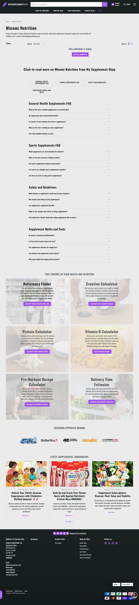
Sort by (29, 44)
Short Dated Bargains (85, 555)
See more (69, 521)
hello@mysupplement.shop (13, 565)
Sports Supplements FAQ (69, 82)
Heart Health (83, 546)
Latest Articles (9, 591)
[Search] (104, 4)
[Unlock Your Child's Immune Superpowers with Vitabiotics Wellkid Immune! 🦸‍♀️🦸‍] (26, 474)
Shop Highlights (74, 11)
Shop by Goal (58, 11)
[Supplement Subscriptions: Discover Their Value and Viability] (112, 474)
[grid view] (128, 43)
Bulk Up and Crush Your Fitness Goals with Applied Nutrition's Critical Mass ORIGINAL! (69, 496)
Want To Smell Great (85, 558)
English (115, 584)
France (126, 584)
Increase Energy (84, 549)
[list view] (131, 43)
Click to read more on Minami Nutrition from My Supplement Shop (69, 69)
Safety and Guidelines (97, 82)
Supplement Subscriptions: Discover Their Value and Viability (112, 494)
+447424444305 (10, 570)
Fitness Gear (90, 11)
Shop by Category (42, 11)
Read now (25, 515)
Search (26, 591)
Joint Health (83, 552)
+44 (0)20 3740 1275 (12, 575)
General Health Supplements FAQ (42, 82)
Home (7, 21)
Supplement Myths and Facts (42, 91)
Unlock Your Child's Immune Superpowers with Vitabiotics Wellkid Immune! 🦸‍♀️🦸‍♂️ (26, 496)
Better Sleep (83, 543)
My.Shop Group (18, 591)
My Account (58, 543)
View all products (80, 54)
